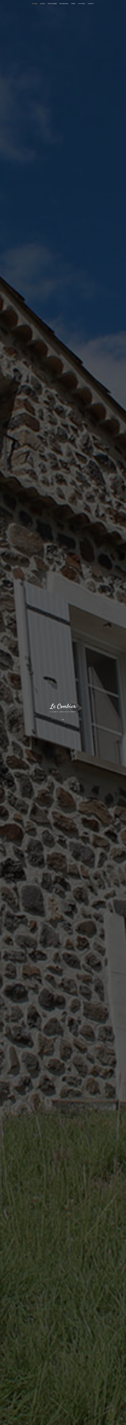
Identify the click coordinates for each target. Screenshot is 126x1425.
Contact (91, 3)
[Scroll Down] (63, 719)
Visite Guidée (52, 3)
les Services (63, 3)
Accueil (34, 3)
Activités (81, 3)
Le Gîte (42, 3)
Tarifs (73, 3)
